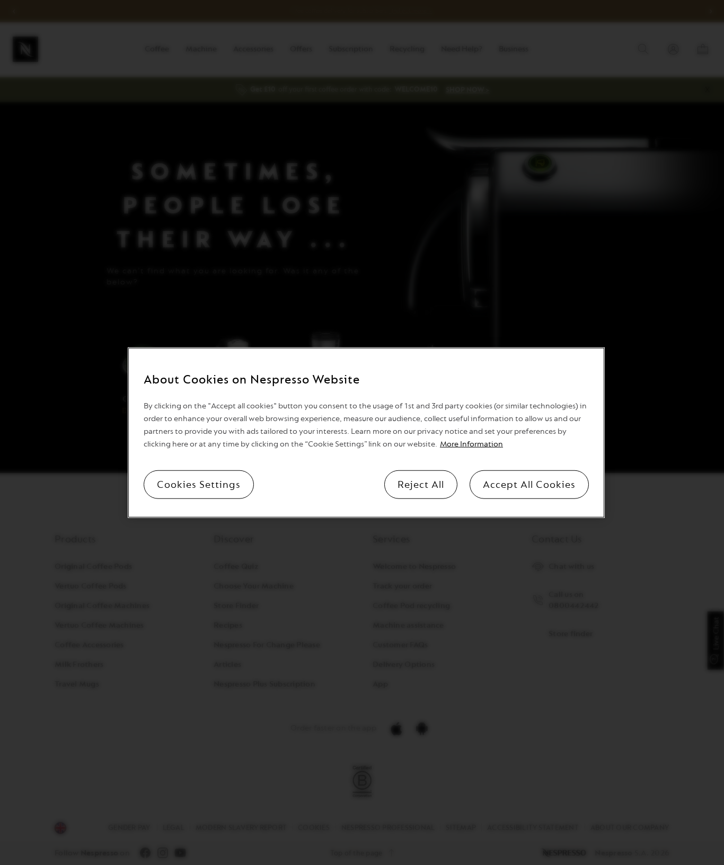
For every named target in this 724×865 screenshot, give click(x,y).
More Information (471, 444)
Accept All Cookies (529, 484)
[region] (366, 432)
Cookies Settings (199, 484)
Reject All (421, 484)
